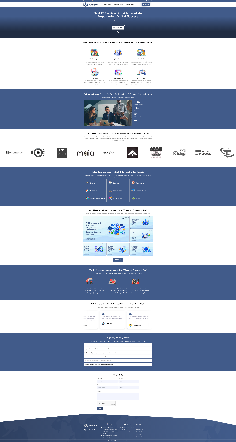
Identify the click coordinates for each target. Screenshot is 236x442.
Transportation (141, 191)
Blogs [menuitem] (132, 4)
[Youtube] (152, 1)
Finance (92, 183)
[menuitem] (116, 4)
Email (98, 385)
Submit (100, 408)
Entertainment (118, 198)
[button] (118, 345)
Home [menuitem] (105, 4)
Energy (138, 198)
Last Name (120, 378)
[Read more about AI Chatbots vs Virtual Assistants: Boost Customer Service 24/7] (94, 249)
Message (99, 391)
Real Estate (140, 183)
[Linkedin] (147, 1)
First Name (99, 378)
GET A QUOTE (146, 4)
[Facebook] (145, 1)
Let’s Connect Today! (117, 27)
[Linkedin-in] (87, 430)
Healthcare (94, 191)
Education (116, 183)
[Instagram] (150, 1)
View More (118, 259)
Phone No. (120, 385)
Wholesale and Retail (97, 198)
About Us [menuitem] (110, 4)
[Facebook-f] (84, 430)
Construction (117, 191)
